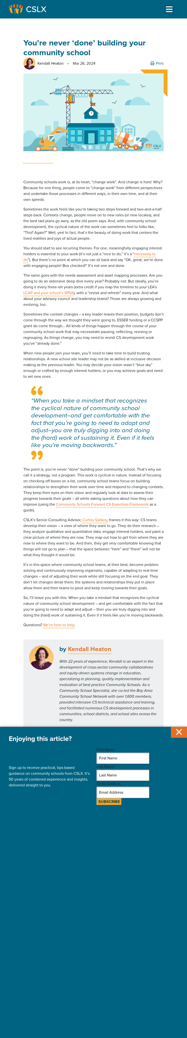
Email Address (108, 783)
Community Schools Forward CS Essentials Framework (102, 504)
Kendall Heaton (89, 648)
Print (159, 63)
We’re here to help (59, 625)
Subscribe (109, 801)
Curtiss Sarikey (94, 520)
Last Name (105, 766)
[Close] (179, 732)
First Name (105, 749)
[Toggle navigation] (169, 9)
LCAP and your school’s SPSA (48, 293)
